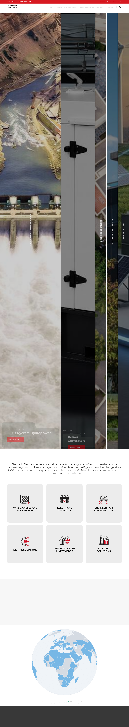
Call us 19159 (11, 2)
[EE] (13, 7)
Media (119, 2)
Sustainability (73, 7)
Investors (102, 2)
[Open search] (120, 7)
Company (53, 7)
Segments (95, 7)
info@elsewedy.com (24, 2)
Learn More (98, 448)
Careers (109, 2)
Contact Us (109, 7)
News (114, 2)
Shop (102, 7)
